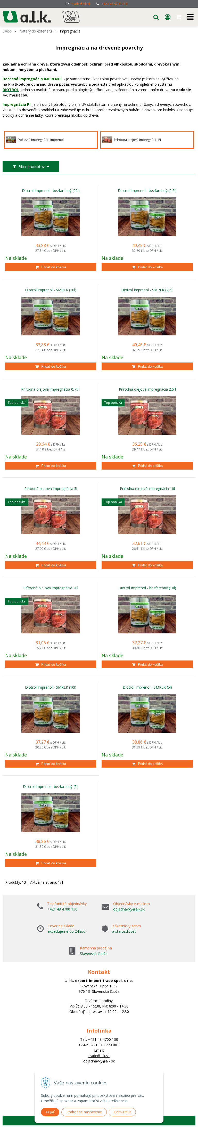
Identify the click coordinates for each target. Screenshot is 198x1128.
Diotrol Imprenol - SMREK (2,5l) (147, 290)
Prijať (50, 1112)
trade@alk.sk (81, 4)
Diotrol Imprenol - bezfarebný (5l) (51, 787)
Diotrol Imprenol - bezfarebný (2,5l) (147, 191)
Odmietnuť (122, 1112)
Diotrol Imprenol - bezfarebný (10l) (147, 588)
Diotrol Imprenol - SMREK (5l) (147, 687)
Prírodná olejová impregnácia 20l (50, 588)
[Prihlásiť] (167, 17)
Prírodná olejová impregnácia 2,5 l (147, 389)
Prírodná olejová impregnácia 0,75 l (50, 389)
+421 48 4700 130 (114, 4)
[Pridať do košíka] (50, 267)
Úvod (7, 31)
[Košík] (179, 17)
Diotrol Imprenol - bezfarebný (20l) (51, 191)
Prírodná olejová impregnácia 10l (147, 489)
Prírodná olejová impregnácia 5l (50, 489)
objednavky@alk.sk (129, 909)
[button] (156, 17)
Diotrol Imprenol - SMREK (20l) (50, 290)
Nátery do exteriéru (35, 31)
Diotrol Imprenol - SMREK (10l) (50, 687)
